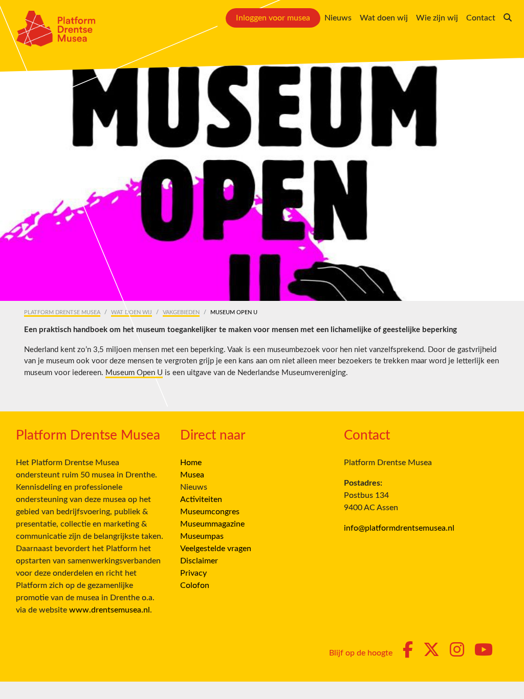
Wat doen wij (384, 18)
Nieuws (338, 18)
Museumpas (202, 536)
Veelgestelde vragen (215, 548)
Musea (192, 475)
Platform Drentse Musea (62, 312)
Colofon (194, 585)
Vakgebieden (181, 312)
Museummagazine (212, 524)
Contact (480, 18)
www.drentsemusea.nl (109, 610)
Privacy (193, 573)
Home (191, 462)
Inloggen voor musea (273, 18)
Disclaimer (199, 561)
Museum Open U (134, 373)
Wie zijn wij (437, 18)
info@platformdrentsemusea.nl (399, 528)
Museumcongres (209, 512)
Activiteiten (201, 499)
